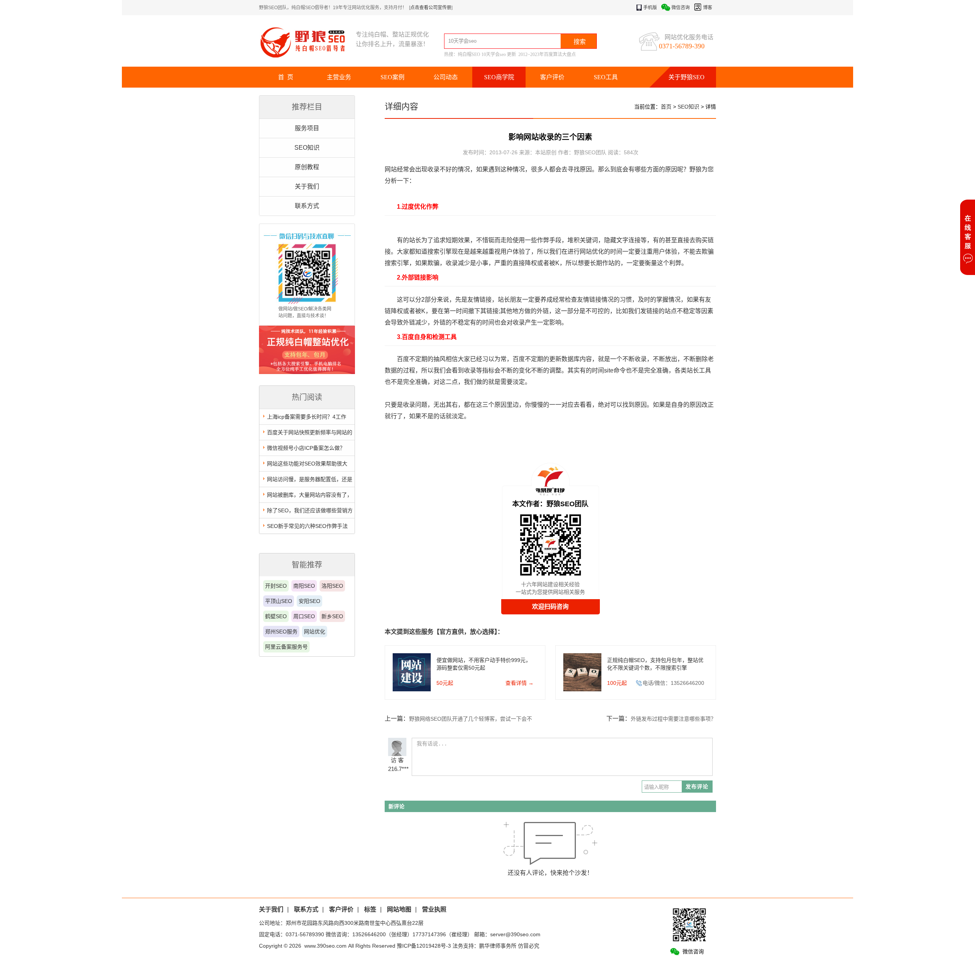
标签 (370, 909)
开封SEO (276, 586)
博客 (707, 7)
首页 (666, 107)
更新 (511, 54)
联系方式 (307, 206)
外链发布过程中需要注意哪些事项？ (673, 719)
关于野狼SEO (686, 77)
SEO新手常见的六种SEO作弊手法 (307, 526)
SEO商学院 (499, 77)
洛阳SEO (332, 586)
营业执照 (434, 909)
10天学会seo (493, 54)
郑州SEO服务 (281, 631)
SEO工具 (606, 77)
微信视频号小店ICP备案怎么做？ (306, 448)
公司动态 (445, 77)
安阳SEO (309, 601)
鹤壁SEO (276, 616)
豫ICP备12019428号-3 (424, 946)
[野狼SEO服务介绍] (307, 372)
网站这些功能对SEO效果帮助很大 (307, 464)
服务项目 (307, 128)
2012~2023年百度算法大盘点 (547, 54)
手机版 (650, 7)
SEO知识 (307, 147)
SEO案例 (392, 77)
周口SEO (304, 616)
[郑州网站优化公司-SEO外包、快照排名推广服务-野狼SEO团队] (307, 42)
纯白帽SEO (469, 54)
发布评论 (697, 787)
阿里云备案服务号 (286, 647)
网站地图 (399, 909)
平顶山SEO (278, 601)
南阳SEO (304, 586)
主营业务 (339, 77)
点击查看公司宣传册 (430, 7)
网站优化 (314, 631)
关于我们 (307, 186)
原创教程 (307, 167)
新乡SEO (332, 616)
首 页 (285, 77)
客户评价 (552, 77)
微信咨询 (680, 7)
